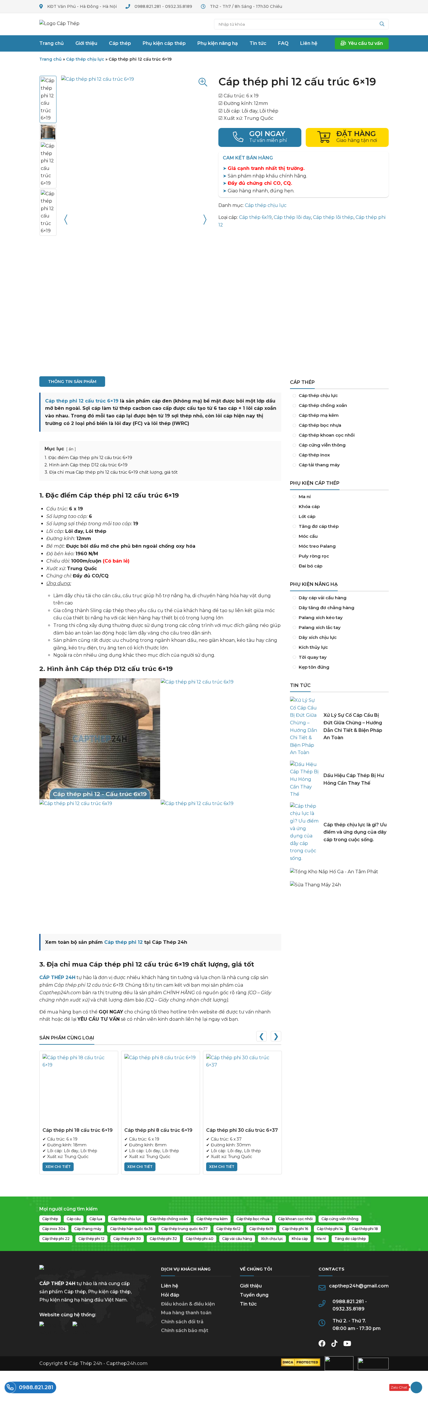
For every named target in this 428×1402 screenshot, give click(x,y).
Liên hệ (169, 1286)
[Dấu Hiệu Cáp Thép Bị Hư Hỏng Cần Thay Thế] (304, 779)
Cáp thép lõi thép (333, 217)
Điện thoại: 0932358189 (259, 137)
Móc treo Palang (339, 546)
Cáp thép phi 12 (123, 942)
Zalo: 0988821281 (405, 1387)
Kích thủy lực (339, 647)
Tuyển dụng (254, 1295)
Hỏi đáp (170, 1295)
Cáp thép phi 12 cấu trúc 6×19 (82, 401)
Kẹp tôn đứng (339, 667)
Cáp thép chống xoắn (339, 405)
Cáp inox (339, 454)
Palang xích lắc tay (339, 627)
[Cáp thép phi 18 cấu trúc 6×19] (79, 1090)
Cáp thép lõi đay (292, 217)
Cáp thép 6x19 (255, 217)
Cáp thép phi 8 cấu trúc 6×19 (158, 1130)
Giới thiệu (251, 1286)
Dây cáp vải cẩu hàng (339, 597)
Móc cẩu (339, 536)
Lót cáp (339, 516)
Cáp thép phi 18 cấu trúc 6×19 (78, 1130)
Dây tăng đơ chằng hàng (339, 607)
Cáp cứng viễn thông (339, 445)
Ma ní (339, 496)
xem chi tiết (58, 1166)
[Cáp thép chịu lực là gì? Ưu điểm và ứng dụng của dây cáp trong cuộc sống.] (304, 832)
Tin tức (248, 1304)
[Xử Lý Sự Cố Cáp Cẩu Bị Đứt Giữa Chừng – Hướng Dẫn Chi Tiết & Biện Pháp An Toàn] (304, 726)
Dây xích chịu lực (339, 637)
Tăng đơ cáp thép (339, 526)
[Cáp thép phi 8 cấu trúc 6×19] (160, 1090)
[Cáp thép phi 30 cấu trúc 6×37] (242, 1090)
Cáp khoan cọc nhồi (339, 435)
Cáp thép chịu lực (85, 59)
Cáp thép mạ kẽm (339, 415)
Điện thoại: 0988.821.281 (30, 1387)
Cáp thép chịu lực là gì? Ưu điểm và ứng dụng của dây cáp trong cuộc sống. (355, 832)
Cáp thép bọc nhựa (339, 425)
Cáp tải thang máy (339, 464)
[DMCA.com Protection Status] (300, 1365)
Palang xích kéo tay (339, 617)
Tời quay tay (339, 657)
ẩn (71, 449)
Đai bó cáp (339, 566)
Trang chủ (64, 24)
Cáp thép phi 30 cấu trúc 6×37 (242, 1130)
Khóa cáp (339, 506)
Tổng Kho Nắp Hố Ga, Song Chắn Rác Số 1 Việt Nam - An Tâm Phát (339, 869)
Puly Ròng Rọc (339, 556)
